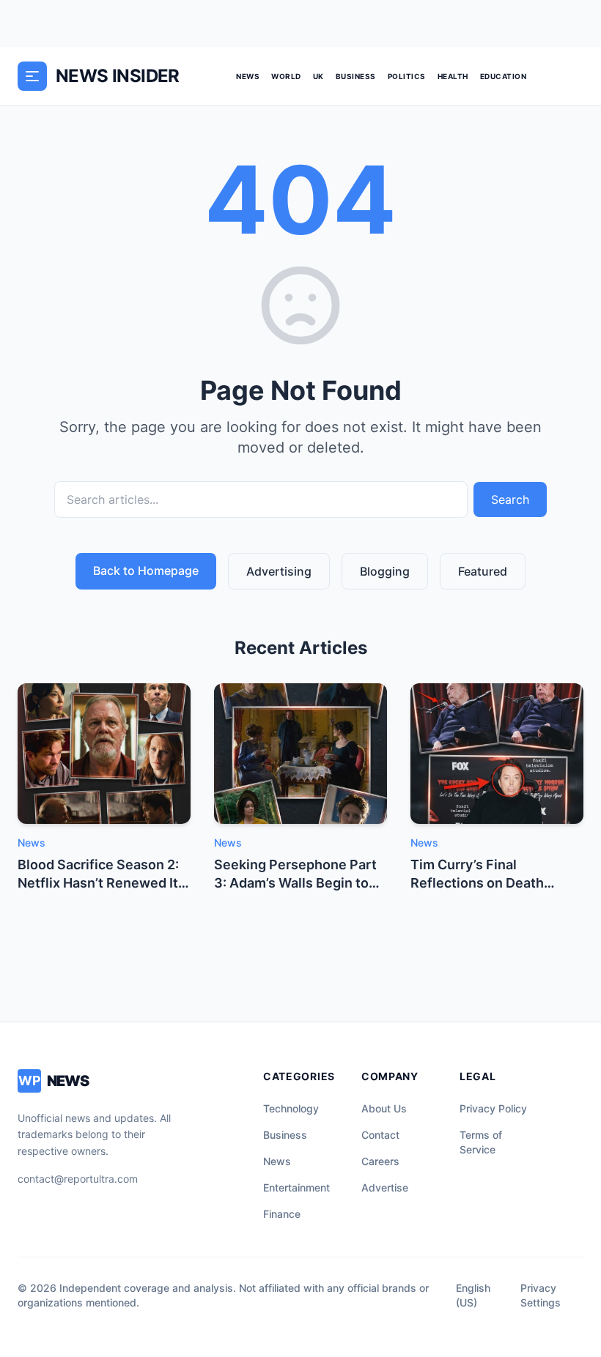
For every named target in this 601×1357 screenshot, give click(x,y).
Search (510, 499)
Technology (291, 1108)
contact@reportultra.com (78, 1178)
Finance (281, 1214)
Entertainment (296, 1187)
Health (453, 76)
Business (356, 76)
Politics (407, 76)
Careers (380, 1161)
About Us (384, 1108)
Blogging (385, 571)
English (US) (473, 1295)
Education (503, 76)
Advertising (278, 571)
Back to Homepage (146, 570)
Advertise (384, 1187)
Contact (380, 1135)
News (247, 76)
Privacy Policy (493, 1108)
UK (318, 76)
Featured (482, 571)
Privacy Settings (540, 1295)
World (286, 76)
